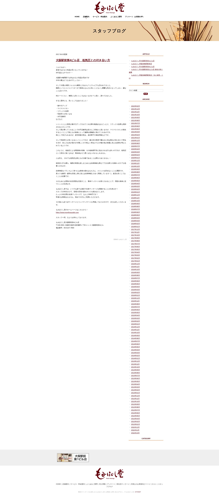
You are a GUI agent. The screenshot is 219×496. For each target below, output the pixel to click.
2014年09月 (135, 335)
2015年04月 (135, 315)
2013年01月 (135, 393)
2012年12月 (135, 396)
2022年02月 (135, 106)
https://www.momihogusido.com (67, 212)
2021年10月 (135, 115)
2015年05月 (135, 312)
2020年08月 (135, 143)
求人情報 (102, 484)
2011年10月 (135, 433)
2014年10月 (135, 332)
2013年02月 (135, 390)
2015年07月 (135, 307)
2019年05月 (135, 181)
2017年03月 (135, 255)
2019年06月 (135, 178)
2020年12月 (135, 140)
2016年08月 (135, 275)
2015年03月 (135, 318)
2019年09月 (135, 169)
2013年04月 (135, 384)
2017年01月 (135, 261)
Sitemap (138, 492)
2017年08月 (135, 241)
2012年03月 (135, 418)
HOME (77, 17)
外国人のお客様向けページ (140, 484)
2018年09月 (135, 203)
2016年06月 (135, 281)
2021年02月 (135, 135)
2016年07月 (135, 278)
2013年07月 (135, 375)
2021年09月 (135, 117)
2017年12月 (135, 229)
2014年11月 (135, 330)
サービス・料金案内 (100, 17)
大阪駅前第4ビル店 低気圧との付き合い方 (83, 60)
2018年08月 (135, 206)
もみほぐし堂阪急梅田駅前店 (141, 64)
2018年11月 (135, 198)
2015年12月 (135, 298)
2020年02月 (135, 155)
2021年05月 (135, 129)
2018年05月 (135, 215)
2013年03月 (135, 387)
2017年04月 (135, 252)
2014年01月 (135, 358)
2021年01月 (135, 138)
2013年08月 (135, 373)
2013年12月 (135, 361)
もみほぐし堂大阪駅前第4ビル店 (142, 67)
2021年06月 (135, 126)
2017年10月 (135, 235)
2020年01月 (135, 158)
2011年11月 (135, 430)
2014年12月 (135, 327)
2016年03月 (135, 290)
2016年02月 (135, 292)
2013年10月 (135, 367)
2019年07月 (135, 175)
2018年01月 (135, 226)
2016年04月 (135, 287)
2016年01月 (135, 295)
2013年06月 (135, 378)
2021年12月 (135, 109)
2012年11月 (135, 398)
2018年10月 (135, 201)
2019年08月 (135, 172)
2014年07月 (135, 341)
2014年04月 (135, 350)
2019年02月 (135, 189)
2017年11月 (135, 232)
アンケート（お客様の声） (134, 17)
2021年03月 (135, 132)
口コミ (154, 484)
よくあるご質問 (116, 17)
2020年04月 (135, 149)
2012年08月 (135, 407)
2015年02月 (135, 321)
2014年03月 (135, 353)
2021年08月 (135, 120)
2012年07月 (135, 410)
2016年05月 (135, 284)
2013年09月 (135, 370)
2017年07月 (135, 244)
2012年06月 (135, 413)
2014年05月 (135, 347)
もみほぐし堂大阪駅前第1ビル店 (142, 61)
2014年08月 (135, 338)
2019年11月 (135, 163)
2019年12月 (135, 160)
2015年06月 (135, 310)
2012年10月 (135, 401)
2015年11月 (135, 301)
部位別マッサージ (123, 484)
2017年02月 (135, 258)
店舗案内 (86, 17)
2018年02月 (135, 223)
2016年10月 (135, 269)
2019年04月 (135, 183)
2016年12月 (135, 264)
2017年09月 (135, 238)
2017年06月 (135, 246)
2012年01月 (135, 424)
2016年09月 (135, 272)
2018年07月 (135, 209)
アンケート (111, 484)
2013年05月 (135, 381)
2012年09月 (135, 404)
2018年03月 (135, 221)
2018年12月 (135, 195)
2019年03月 (135, 186)
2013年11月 (135, 364)
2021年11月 (135, 112)
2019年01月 (135, 192)
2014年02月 (135, 355)
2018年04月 (135, 218)
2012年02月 (135, 421)
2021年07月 (135, 123)
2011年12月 (135, 427)
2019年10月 (135, 166)
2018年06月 (135, 212)
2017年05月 (135, 249)
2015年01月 (135, 324)
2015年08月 (135, 304)
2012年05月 (135, 416)
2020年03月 (135, 152)
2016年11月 (135, 267)
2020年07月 (135, 146)
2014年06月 (135, 344)
